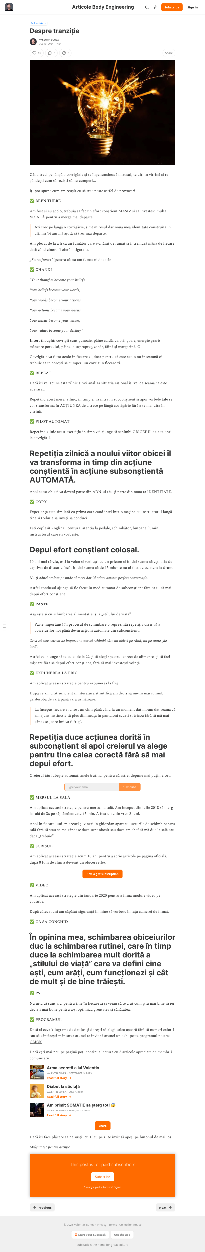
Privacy (101, 1225)
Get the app (122, 1235)
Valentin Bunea (49, 39)
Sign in (192, 7)
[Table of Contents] (4, 625)
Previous (44, 1207)
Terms (113, 1225)
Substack (83, 1245)
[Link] (24, 466)
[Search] (147, 7)
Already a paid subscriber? (102, 1187)
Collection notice (130, 1225)
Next (163, 1207)
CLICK (36, 1042)
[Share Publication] (156, 7)
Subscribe (172, 7)
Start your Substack (92, 1235)
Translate (38, 23)
